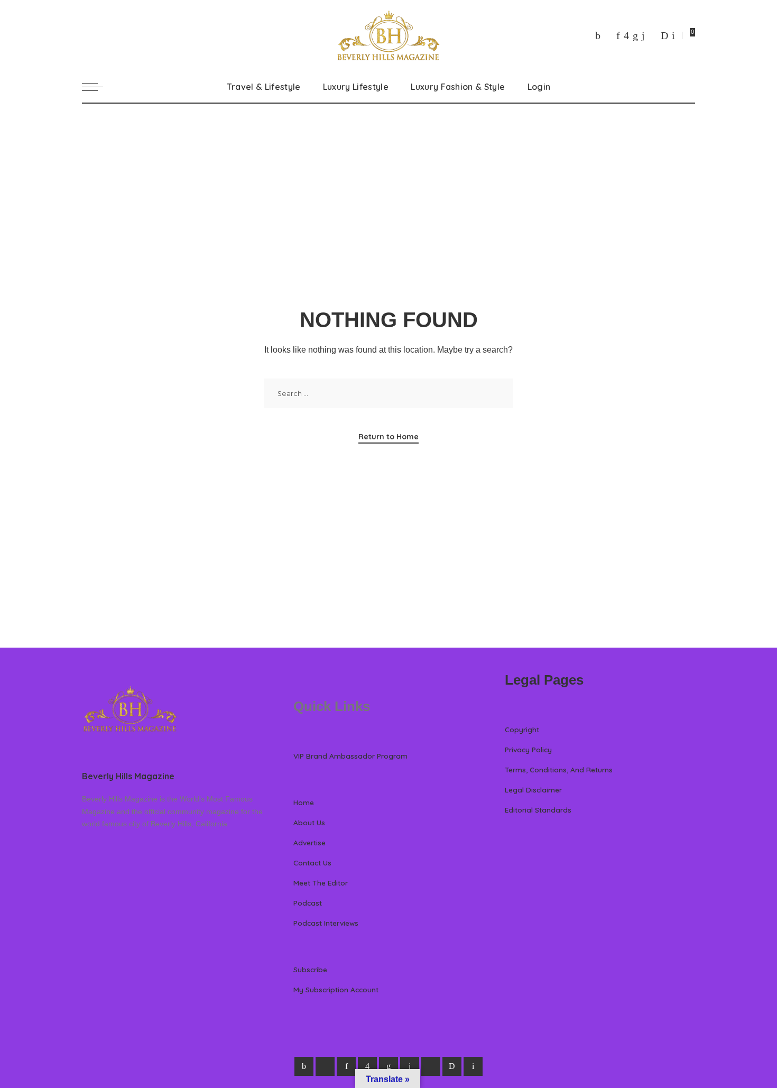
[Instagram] (626, 35)
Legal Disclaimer (533, 789)
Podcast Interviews (325, 922)
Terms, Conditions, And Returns (559, 769)
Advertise (309, 842)
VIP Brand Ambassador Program (350, 755)
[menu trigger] (98, 87)
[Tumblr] (643, 35)
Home (303, 802)
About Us (309, 822)
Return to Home (388, 436)
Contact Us (312, 862)
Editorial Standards (538, 809)
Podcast (307, 902)
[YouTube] (653, 35)
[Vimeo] (664, 35)
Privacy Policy (528, 749)
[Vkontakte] (673, 35)
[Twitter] (608, 35)
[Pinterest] (618, 35)
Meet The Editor (320, 882)
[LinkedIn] (635, 35)
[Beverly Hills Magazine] (388, 35)
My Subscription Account (335, 989)
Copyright (522, 729)
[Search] (688, 87)
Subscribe (310, 969)
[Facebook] (597, 35)
